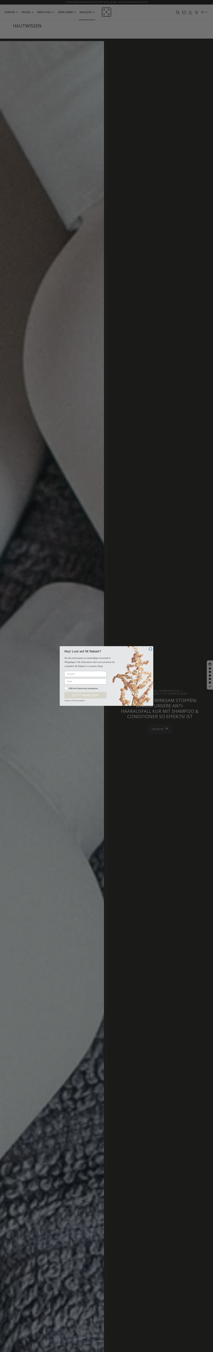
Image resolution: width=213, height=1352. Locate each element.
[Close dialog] (150, 649)
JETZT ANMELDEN (86, 695)
